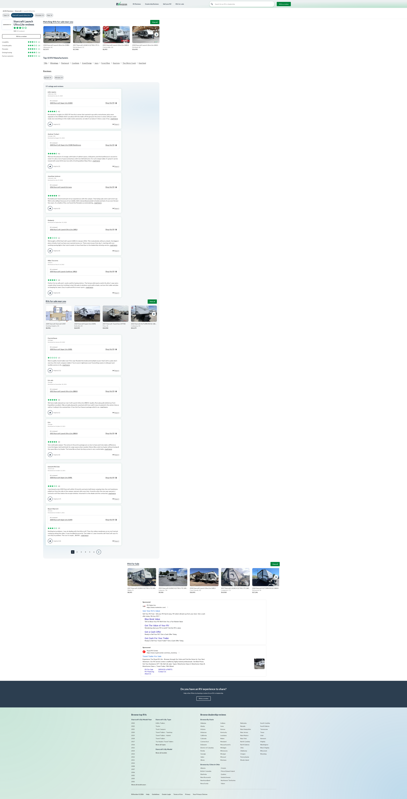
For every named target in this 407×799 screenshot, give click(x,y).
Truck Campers (161, 729)
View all (155, 22)
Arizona (202, 729)
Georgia (203, 754)
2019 (133, 735)
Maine (222, 738)
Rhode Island (244, 760)
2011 (133, 760)
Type (5, 15)
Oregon (242, 754)
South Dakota (264, 726)
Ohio (242, 748)
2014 (133, 751)
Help (147, 794)
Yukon (223, 783)
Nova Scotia (204, 783)
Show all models (161, 753)
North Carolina (245, 741)
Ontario (223, 768)
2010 (133, 763)
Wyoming (263, 754)
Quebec (223, 774)
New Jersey (244, 732)
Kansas (222, 729)
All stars (58, 77)
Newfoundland (205, 780)
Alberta (202, 768)
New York (243, 738)
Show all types (161, 745)
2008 (133, 766)
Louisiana (223, 735)
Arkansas (203, 732)
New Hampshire (245, 729)
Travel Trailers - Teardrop (164, 732)
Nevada (242, 726)
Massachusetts (225, 745)
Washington (264, 745)
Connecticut (204, 741)
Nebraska (243, 723)
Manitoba (203, 774)
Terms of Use (178, 794)
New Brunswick (205, 777)
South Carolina (265, 723)
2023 (133, 723)
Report (116, 124)
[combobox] (48, 77)
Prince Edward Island (228, 771)
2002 (133, 781)
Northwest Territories (228, 780)
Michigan (223, 748)
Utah (261, 735)
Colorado (203, 738)
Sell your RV (167, 4)
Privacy (187, 794)
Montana (223, 760)
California (203, 735)
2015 (133, 748)
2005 (133, 775)
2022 (133, 726)
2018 (133, 738)
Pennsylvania (244, 757)
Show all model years (138, 785)
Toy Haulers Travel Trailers (164, 741)
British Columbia (205, 771)
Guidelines (155, 794)
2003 (133, 778)
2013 (133, 754)
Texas (262, 732)
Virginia (262, 741)
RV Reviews (137, 4)
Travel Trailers (160, 738)
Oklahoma (243, 751)
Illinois (202, 760)
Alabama (203, 723)
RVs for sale (180, 4)
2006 (133, 772)
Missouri (223, 757)
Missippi (223, 754)
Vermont (263, 738)
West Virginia (264, 748)
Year (48, 15)
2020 (133, 732)
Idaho (202, 757)
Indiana (222, 723)
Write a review (284, 4)
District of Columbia (207, 748)
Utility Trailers (160, 723)
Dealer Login (166, 794)
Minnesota (223, 751)
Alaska (202, 726)
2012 (133, 757)
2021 (133, 729)
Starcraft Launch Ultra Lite (21, 15)
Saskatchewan (225, 777)
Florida (202, 751)
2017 (133, 741)
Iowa (222, 726)
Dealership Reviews (152, 4)
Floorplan (39, 15)
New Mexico (244, 735)
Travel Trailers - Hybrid (163, 735)
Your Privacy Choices (200, 794)
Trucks (158, 726)
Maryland (223, 741)
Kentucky (223, 732)
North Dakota (244, 745)
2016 (133, 745)
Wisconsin (263, 751)
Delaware (203, 745)
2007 (133, 769)
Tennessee (264, 729)
